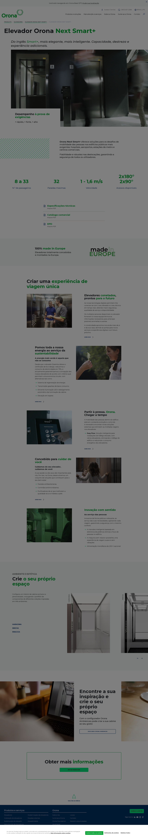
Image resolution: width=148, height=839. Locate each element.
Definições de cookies (111, 832)
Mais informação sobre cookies (60, 833)
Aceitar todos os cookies (94, 833)
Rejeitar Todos (125, 832)
